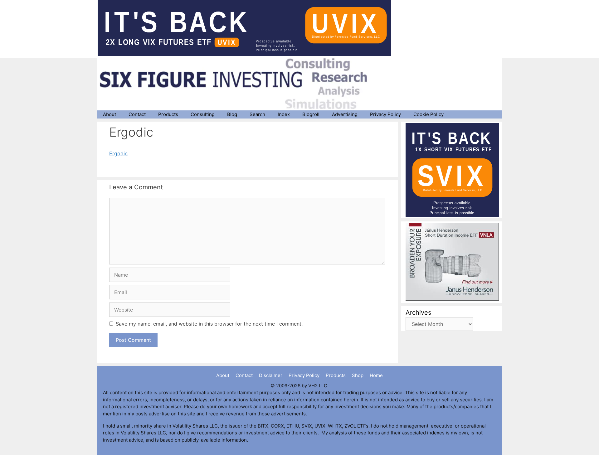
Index (284, 114)
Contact (137, 114)
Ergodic (118, 153)
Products (168, 114)
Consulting (203, 114)
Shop (357, 375)
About (109, 114)
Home (376, 375)
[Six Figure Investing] (238, 83)
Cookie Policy (428, 114)
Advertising (345, 114)
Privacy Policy (385, 114)
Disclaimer (270, 375)
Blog (232, 114)
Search (257, 114)
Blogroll (310, 114)
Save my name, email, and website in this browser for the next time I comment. (209, 324)
